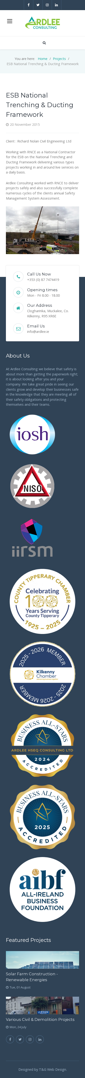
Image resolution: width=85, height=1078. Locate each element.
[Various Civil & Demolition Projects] (42, 1005)
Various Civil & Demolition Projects (40, 1019)
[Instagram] (47, 5)
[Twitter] (38, 5)
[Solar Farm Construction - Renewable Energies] (42, 960)
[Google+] (30, 1039)
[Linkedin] (56, 5)
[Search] (44, 42)
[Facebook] (29, 5)
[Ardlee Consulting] (42, 23)
